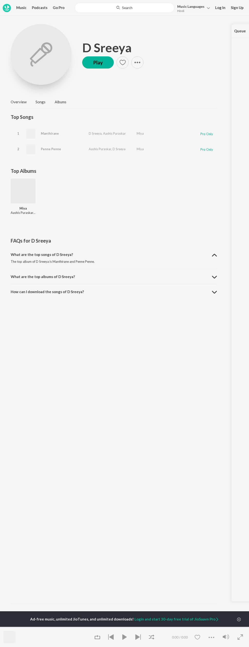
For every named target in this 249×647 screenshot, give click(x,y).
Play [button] (98, 62)
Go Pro (58, 7)
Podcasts (39, 7)
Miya (140, 133)
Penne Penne (51, 149)
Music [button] (21, 7)
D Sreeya (107, 47)
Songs (40, 102)
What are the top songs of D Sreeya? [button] (42, 254)
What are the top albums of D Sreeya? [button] (43, 276)
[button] (192, 8)
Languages (191, 6)
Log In (220, 7)
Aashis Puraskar (114, 133)
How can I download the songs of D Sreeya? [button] (47, 291)
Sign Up (237, 7)
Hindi (180, 10)
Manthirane (50, 133)
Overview (19, 102)
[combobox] (124, 8)
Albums (60, 102)
